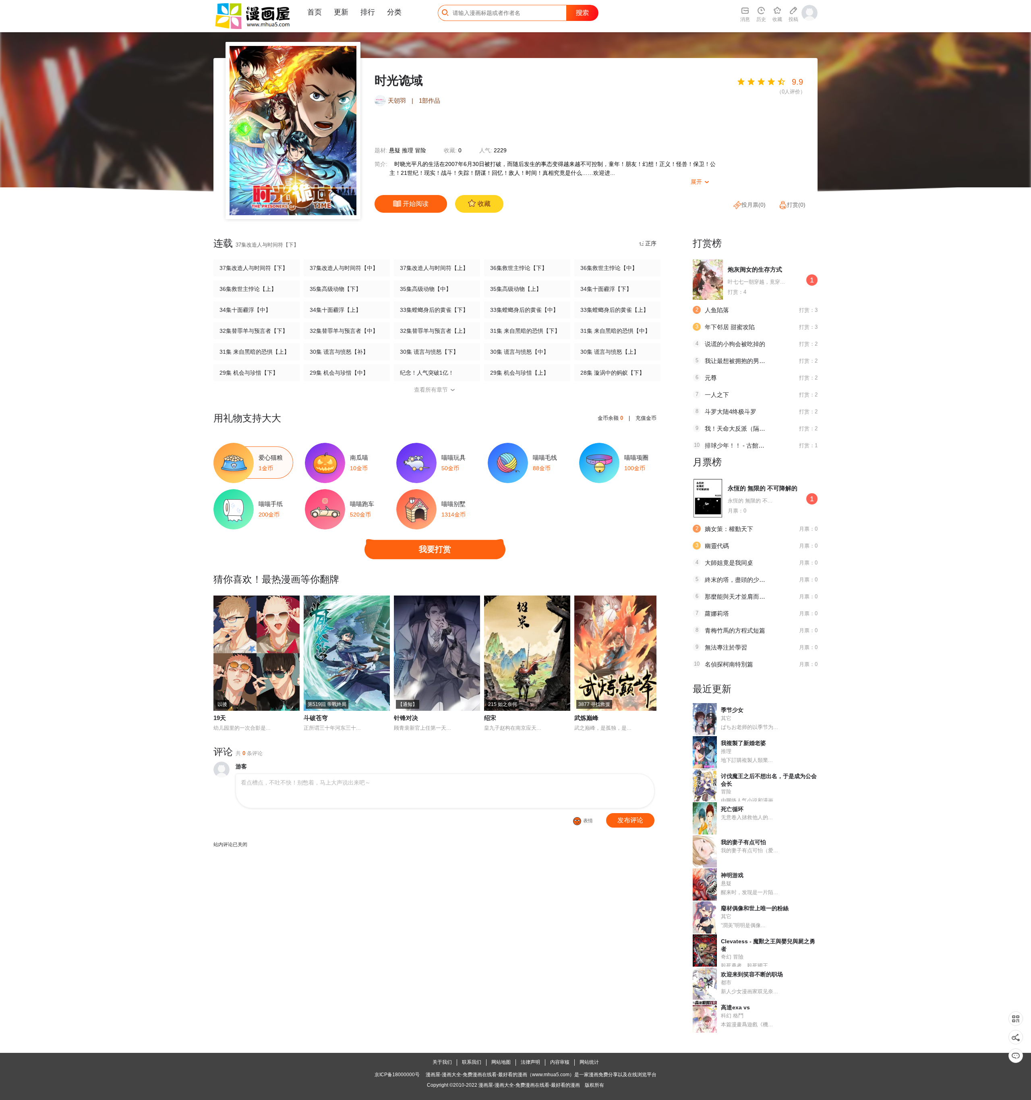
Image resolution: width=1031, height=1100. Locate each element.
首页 (314, 12)
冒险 (420, 150)
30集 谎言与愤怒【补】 (339, 352)
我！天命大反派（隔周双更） (744, 428)
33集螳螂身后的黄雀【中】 (524, 310)
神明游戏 (732, 875)
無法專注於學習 (726, 647)
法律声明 (530, 1062)
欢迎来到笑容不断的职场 (752, 974)
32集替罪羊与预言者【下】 (253, 331)
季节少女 (732, 710)
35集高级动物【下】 (335, 289)
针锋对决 (406, 717)
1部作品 (429, 100)
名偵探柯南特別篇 (729, 664)
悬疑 (394, 150)
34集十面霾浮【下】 (606, 289)
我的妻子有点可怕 (743, 842)
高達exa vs (735, 1007)
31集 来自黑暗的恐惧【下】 (525, 331)
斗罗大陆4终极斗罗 (730, 411)
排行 (367, 12)
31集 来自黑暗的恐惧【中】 (615, 331)
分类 (394, 12)
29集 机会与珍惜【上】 (519, 372)
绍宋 (490, 717)
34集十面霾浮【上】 (335, 310)
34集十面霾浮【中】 (245, 310)
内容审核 (559, 1062)
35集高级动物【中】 (425, 289)
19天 (219, 717)
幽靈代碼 (717, 545)
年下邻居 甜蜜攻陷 (730, 327)
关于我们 (442, 1062)
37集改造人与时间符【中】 (344, 268)
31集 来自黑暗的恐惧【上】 (254, 352)
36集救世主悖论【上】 (248, 289)
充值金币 (646, 418)
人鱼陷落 (717, 310)
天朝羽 (397, 100)
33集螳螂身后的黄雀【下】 (434, 310)
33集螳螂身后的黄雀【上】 (614, 310)
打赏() (796, 204)
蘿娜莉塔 (717, 613)
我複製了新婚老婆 (743, 743)
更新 (341, 12)
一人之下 (717, 394)
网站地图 (501, 1062)
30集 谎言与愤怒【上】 (609, 352)
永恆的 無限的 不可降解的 (762, 488)
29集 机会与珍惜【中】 (339, 372)
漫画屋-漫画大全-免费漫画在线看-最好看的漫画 (529, 1085)
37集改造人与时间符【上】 (434, 268)
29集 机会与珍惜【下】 (248, 372)
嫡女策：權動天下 (729, 528)
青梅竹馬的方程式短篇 (735, 630)
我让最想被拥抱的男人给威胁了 (747, 360)
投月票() (753, 204)
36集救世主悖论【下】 (518, 268)
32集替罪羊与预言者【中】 (344, 331)
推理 (407, 150)
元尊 (711, 377)
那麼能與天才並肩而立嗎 (738, 596)
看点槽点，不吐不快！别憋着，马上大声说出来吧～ (306, 782)
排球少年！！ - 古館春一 (737, 445)
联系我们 (471, 1062)
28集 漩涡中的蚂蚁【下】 (612, 372)
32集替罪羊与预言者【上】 (434, 331)
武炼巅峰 (586, 717)
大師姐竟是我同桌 (729, 562)
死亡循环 (732, 809)
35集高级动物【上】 (516, 289)
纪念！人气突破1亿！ (427, 372)
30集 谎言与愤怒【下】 (429, 352)
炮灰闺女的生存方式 (755, 269)
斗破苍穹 (316, 717)
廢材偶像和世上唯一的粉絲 (755, 908)
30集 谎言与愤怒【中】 (519, 352)
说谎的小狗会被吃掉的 (735, 343)
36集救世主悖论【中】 (609, 268)
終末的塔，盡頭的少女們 (738, 579)
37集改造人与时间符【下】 (253, 268)
